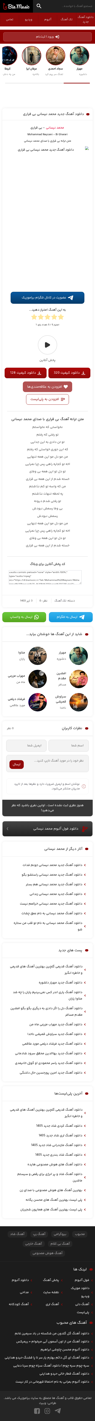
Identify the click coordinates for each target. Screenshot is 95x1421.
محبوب (80, 1234)
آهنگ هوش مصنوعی (47, 1253)
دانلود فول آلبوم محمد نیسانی (55, 828)
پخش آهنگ (51, 1280)
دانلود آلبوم (20, 1280)
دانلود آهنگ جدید (86, 19)
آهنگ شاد (17, 1234)
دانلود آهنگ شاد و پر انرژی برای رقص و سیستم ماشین (49, 1177)
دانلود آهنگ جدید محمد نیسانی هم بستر (54, 884)
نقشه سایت (51, 1292)
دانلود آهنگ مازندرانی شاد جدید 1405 (56, 1145)
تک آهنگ (67, 19)
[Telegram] (58, 1411)
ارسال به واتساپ (21, 617)
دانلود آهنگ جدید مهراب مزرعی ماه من (55, 1024)
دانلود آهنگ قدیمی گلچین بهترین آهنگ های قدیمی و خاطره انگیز (46, 970)
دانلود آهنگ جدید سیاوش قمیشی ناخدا (54, 1034)
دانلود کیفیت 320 (67, 372)
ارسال (17, 764)
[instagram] (47, 1411)
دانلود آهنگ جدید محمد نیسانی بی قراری (53, 114)
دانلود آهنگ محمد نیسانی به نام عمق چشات (51, 913)
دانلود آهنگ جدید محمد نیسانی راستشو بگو (52, 874)
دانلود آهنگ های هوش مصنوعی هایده (54, 1164)
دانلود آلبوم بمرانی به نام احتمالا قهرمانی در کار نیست (52, 1381)
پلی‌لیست (83, 1312)
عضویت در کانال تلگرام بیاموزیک (44, 297)
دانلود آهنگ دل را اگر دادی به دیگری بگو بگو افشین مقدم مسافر (46, 1011)
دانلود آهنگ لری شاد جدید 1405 (60, 1135)
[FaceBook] (37, 1411)
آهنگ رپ (39, 1234)
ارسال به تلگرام (67, 617)
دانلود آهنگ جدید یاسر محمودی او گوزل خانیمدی (48, 1063)
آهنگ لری (52, 1304)
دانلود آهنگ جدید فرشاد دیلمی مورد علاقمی (52, 1043)
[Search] (39, 7)
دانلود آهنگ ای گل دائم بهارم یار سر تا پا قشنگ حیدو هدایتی (47, 1357)
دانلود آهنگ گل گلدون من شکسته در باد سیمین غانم (52, 1333)
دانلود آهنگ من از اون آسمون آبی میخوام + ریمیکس (52, 1341)
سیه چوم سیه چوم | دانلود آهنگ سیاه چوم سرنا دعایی (51, 1365)
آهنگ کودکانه (19, 1304)
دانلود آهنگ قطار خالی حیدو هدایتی (64, 1373)
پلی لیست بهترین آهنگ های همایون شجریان (51, 1209)
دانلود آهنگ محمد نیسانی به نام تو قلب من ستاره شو (48, 926)
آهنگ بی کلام (60, 1243)
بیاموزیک (16, 6)
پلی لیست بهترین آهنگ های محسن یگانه (54, 1200)
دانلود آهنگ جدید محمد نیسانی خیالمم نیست (51, 903)
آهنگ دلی (82, 1304)
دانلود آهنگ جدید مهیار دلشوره (60, 982)
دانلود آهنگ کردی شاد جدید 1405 (59, 1126)
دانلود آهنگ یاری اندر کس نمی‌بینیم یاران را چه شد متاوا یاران (47, 995)
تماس (9, 19)
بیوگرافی (60, 1234)
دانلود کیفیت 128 (23, 372)
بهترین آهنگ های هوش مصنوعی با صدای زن (51, 1190)
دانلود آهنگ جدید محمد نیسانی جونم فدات (52, 865)
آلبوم (47, 19)
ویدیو (28, 19)
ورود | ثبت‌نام (45, 36)
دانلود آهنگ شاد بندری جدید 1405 (58, 1154)
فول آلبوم (82, 1280)
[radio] (61, 318)
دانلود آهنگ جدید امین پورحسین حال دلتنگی (51, 1072)
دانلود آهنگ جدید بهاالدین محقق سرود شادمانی (48, 1053)
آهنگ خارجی (33, 1243)
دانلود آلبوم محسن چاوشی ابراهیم (65, 1349)
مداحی (24, 1292)
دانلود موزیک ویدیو (80, 1292)
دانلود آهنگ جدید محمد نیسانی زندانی (56, 894)
